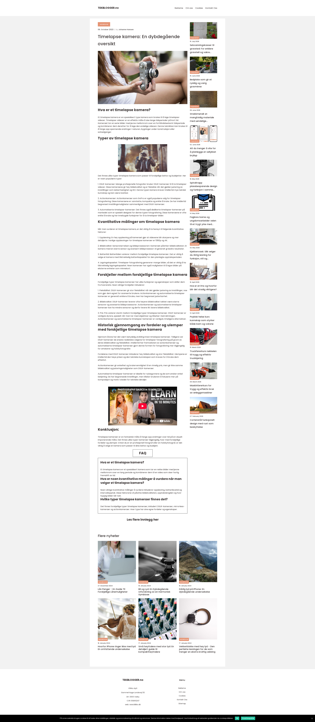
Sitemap (182, 703)
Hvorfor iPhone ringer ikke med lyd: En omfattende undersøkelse (117, 647)
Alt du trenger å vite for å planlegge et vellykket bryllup (203, 152)
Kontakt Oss (211, 8)
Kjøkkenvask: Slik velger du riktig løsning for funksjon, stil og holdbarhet (203, 255)
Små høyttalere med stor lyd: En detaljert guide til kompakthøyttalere (156, 649)
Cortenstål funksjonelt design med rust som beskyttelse (202, 423)
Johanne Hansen (126, 29)
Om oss (189, 8)
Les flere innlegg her (143, 519)
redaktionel (104, 24)
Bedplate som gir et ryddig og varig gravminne (201, 83)
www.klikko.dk (135, 704)
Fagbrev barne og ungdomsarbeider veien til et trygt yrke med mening (203, 221)
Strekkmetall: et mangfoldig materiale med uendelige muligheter (202, 117)
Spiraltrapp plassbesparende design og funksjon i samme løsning (203, 186)
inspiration (195, 38)
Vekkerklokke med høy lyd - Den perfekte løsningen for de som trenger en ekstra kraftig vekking (197, 649)
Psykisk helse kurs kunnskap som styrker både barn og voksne (202, 320)
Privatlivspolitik (248, 718)
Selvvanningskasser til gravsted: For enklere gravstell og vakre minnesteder (202, 49)
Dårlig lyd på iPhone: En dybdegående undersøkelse (194, 590)
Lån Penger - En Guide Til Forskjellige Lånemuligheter (113, 590)
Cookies (199, 8)
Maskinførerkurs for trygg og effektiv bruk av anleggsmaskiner (202, 389)
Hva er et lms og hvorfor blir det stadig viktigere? (203, 287)
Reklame (179, 8)
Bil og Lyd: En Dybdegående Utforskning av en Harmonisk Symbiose (154, 592)
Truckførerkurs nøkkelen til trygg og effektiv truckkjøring (203, 355)
